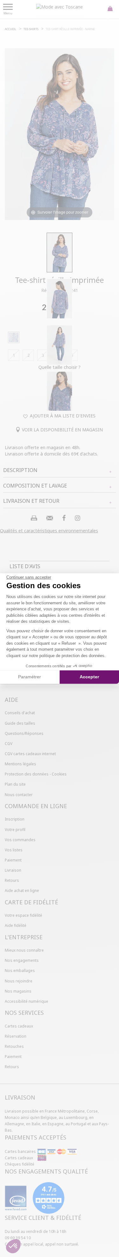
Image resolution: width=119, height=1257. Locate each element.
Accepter (89, 676)
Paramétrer (29, 676)
